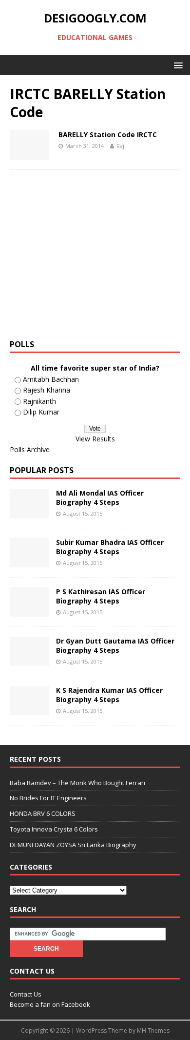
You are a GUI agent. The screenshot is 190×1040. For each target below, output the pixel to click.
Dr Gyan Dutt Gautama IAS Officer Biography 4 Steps (115, 645)
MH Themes (153, 1030)
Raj (120, 145)
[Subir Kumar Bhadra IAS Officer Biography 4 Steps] (29, 561)
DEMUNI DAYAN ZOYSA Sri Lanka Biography (73, 844)
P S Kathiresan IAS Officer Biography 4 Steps (100, 596)
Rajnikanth (39, 401)
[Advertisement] (91, 257)
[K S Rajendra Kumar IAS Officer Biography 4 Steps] (29, 709)
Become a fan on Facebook (50, 1004)
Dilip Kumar (41, 411)
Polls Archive (30, 449)
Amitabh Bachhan (51, 379)
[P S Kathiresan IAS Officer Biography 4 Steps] (29, 611)
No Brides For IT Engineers (48, 797)
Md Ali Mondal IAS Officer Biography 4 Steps (100, 497)
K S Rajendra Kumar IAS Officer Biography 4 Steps (109, 695)
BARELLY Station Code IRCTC (107, 134)
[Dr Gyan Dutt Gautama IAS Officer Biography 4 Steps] (29, 660)
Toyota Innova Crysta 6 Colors (54, 829)
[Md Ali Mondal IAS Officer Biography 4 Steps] (29, 512)
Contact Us (25, 994)
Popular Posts (42, 470)
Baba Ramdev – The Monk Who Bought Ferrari (77, 782)
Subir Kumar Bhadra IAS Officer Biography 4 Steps (110, 547)
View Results (95, 438)
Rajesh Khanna (46, 390)
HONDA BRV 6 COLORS (43, 813)
